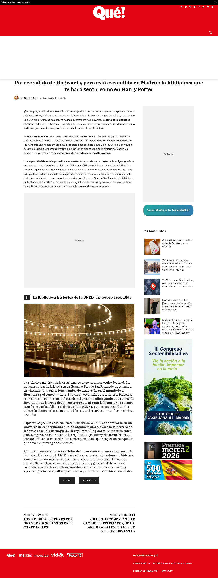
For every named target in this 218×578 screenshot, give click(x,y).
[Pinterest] (64, 497)
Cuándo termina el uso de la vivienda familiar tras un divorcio (177, 243)
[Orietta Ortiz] (17, 98)
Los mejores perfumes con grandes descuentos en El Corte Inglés (49, 523)
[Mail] (190, 7)
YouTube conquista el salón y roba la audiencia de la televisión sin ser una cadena (178, 283)
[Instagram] (186, 7)
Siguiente (88, 480)
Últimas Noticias (8, 2)
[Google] (212, 7)
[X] (203, 7)
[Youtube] (208, 7)
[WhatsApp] (72, 497)
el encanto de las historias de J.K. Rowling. (86, 153)
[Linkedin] (86, 497)
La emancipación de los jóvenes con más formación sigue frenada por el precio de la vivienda (177, 304)
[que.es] (108, 13)
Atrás (69, 480)
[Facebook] (181, 7)
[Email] (94, 497)
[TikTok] (199, 7)
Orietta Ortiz (31, 98)
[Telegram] (194, 7)
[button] (210, 32)
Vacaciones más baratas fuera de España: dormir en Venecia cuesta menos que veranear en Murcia (177, 265)
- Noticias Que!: (23, 2)
